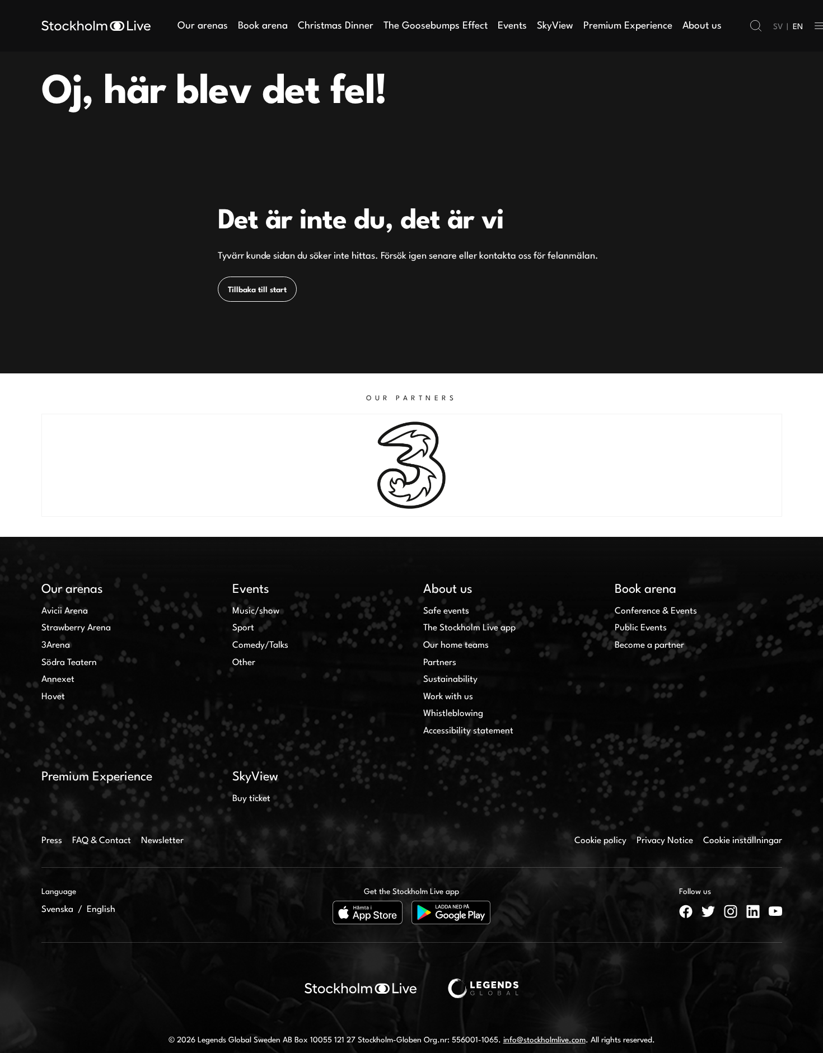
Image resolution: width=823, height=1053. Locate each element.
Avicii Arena (64, 611)
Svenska (57, 909)
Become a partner (649, 645)
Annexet (57, 679)
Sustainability (450, 679)
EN (798, 27)
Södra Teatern (69, 662)
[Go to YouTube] (775, 911)
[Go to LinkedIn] (753, 911)
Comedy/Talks (260, 645)
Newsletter (162, 840)
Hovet (53, 696)
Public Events (641, 628)
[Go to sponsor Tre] (411, 465)
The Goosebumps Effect (436, 26)
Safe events (446, 611)
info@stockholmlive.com (544, 1040)
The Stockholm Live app (469, 628)
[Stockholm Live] (96, 26)
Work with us (448, 696)
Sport (243, 628)
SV (778, 27)
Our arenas (202, 26)
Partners (439, 662)
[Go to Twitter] (708, 911)
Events (512, 26)
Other (243, 662)
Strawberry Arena (76, 628)
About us (702, 26)
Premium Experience (627, 26)
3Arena (55, 645)
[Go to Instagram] (730, 911)
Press (51, 840)
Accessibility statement (468, 731)
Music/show (255, 611)
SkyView (555, 26)
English (101, 909)
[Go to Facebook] (686, 911)
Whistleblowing (453, 713)
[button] (756, 25)
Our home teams (456, 645)
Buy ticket (251, 798)
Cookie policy (600, 840)
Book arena (263, 26)
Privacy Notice (665, 840)
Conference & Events (656, 611)
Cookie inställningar (742, 840)
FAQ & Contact (101, 840)
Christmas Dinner (335, 26)
